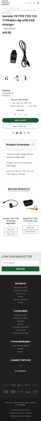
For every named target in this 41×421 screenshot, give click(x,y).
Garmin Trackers (20, 315)
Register (24, 300)
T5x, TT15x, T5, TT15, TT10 (21, 103)
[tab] (20, 144)
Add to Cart (11, 234)
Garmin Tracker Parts (20, 333)
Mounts (20, 324)
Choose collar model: (20, 100)
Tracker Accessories (21, 327)
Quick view (10, 230)
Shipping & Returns (20, 291)
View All (20, 352)
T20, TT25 (32, 106)
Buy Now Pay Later (20, 288)
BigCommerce (24, 410)
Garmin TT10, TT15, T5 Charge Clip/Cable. (11, 221)
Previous (2, 207)
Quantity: (20, 110)
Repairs (20, 297)
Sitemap (20, 303)
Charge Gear (20, 330)
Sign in (16, 300)
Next (38, 207)
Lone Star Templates (25, 413)
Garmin (20, 349)
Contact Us (20, 294)
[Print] (21, 133)
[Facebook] (13, 133)
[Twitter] (24, 133)
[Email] (17, 133)
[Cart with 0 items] (34, 3)
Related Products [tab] (19, 189)
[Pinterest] (28, 133)
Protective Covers (20, 318)
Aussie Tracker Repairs (20, 346)
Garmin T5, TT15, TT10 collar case (30, 219)
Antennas (20, 321)
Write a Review (9, 28)
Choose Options (30, 232)
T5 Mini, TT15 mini (16, 106)
